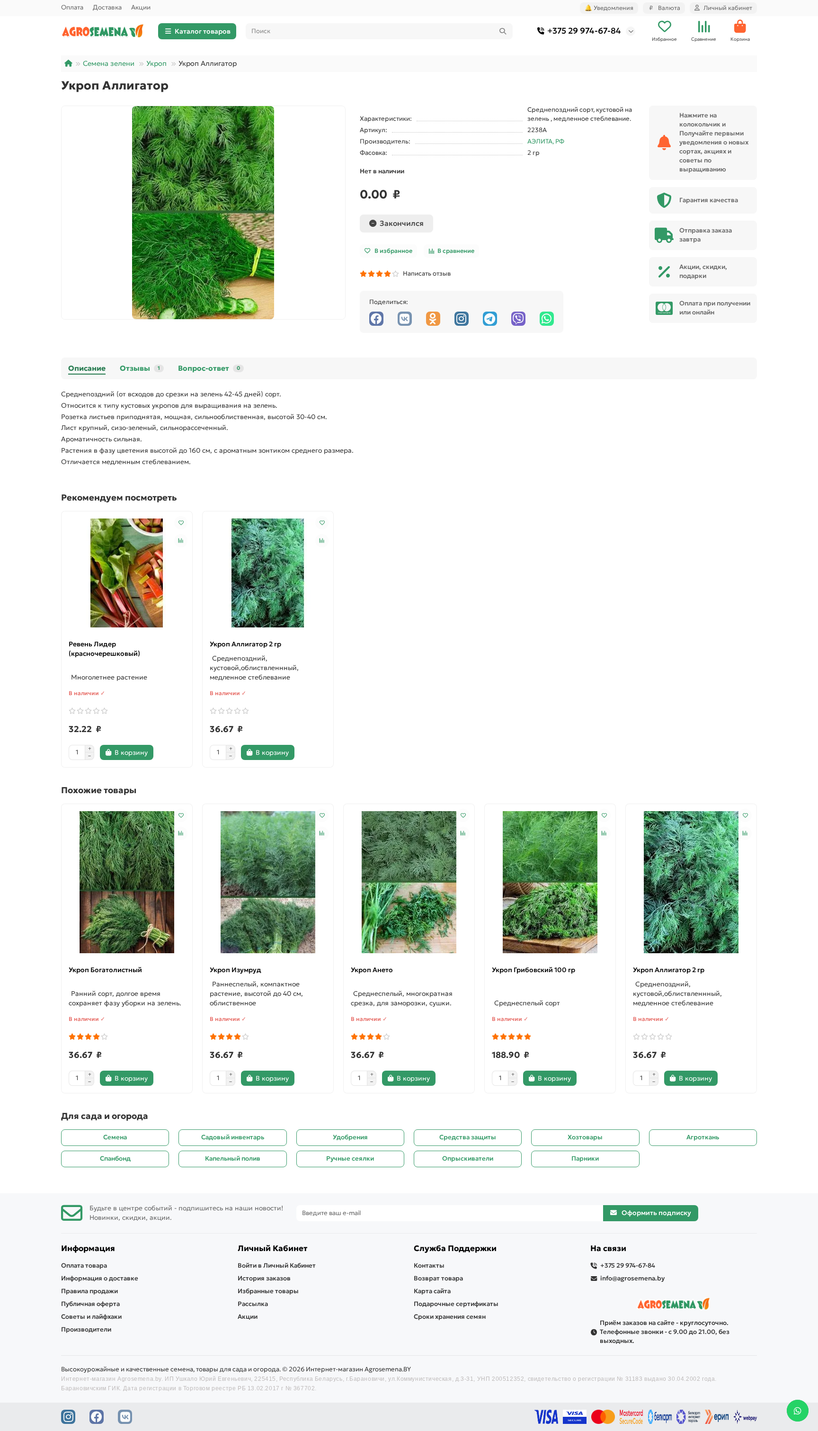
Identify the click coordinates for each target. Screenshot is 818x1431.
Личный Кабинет (272, 1248)
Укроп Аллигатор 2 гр (245, 644)
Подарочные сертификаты (456, 1304)
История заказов (264, 1278)
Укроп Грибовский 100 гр (533, 970)
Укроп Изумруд (235, 970)
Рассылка (253, 1304)
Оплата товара (84, 1265)
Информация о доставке (99, 1278)
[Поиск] (502, 31)
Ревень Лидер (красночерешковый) (104, 649)
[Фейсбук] (376, 319)
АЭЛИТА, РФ (545, 141)
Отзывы (140, 368)
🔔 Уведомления (609, 7)
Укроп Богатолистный (105, 970)
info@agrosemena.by (632, 1278)
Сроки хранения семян (450, 1317)
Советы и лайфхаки (91, 1317)
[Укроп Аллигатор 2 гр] (268, 573)
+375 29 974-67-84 (584, 31)
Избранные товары (268, 1291)
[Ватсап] (547, 319)
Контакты (429, 1265)
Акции (141, 7)
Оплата (72, 7)
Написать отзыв (425, 273)
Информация (88, 1248)
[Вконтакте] (405, 319)
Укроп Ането (372, 970)
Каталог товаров (203, 31)
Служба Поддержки (455, 1248)
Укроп (156, 63)
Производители (86, 1329)
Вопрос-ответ (209, 368)
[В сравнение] (180, 540)
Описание (87, 368)
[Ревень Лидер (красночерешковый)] (127, 573)
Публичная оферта (90, 1304)
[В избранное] (180, 522)
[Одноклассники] (433, 319)
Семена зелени (108, 63)
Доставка (107, 7)
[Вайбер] (518, 319)
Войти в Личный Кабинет (277, 1265)
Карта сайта (432, 1291)
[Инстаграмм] (461, 319)
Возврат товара (438, 1278)
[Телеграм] (490, 319)
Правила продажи (89, 1291)
